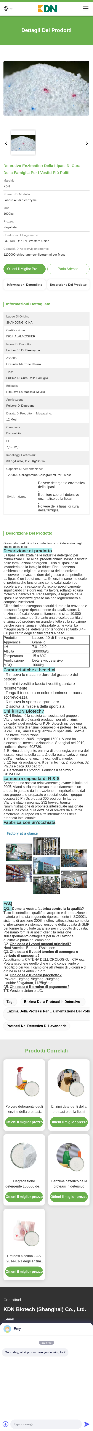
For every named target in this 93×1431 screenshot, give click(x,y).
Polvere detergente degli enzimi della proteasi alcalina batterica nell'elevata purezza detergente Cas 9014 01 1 (24, 1109)
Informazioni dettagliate (24, 284)
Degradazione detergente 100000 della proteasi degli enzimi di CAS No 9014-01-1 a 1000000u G (24, 1184)
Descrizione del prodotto (68, 284)
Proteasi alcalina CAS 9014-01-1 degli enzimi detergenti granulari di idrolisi (24, 1259)
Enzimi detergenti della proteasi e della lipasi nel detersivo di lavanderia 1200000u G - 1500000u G (69, 1109)
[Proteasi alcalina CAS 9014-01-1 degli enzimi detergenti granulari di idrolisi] (24, 1230)
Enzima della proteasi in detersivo (52, 1002)
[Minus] (87, 1328)
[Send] (86, 1424)
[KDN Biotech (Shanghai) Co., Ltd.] (47, 9)
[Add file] (6, 1424)
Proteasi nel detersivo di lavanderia (36, 1026)
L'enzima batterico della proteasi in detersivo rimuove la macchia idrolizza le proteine (69, 1184)
